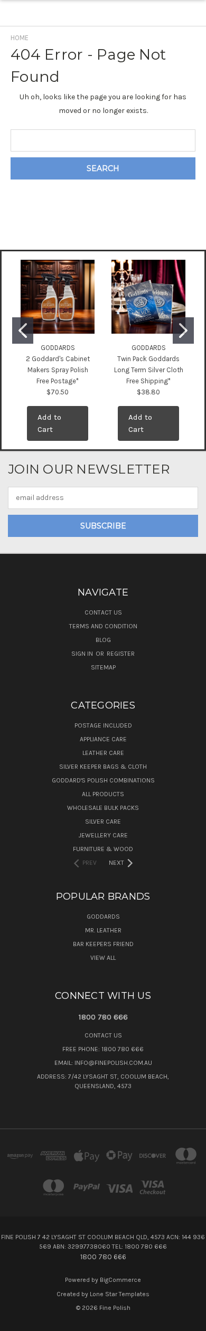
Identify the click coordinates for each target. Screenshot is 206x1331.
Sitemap (103, 667)
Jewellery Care (103, 835)
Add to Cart (49, 423)
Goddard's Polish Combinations (103, 780)
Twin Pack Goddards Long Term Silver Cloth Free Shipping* (148, 370)
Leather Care (103, 753)
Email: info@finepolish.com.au (103, 1062)
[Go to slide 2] (183, 330)
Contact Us (103, 612)
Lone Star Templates (119, 1294)
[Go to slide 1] (22, 330)
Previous (16, 1320)
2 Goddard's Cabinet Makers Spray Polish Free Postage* (58, 370)
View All (103, 957)
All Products (103, 794)
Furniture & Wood (103, 849)
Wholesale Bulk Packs (103, 807)
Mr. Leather (103, 930)
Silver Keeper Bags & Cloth (103, 766)
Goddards (103, 916)
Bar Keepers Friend (103, 944)
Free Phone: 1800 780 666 (103, 1049)
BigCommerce (120, 1279)
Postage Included (103, 725)
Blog (103, 640)
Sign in (83, 653)
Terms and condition (103, 626)
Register (121, 653)
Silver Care (103, 821)
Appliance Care (103, 739)
